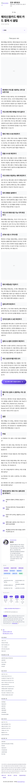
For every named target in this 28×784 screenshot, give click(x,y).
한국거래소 (3, 754)
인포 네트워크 (15, 2)
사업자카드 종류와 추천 (7, 631)
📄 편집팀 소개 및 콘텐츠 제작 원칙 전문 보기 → (12, 608)
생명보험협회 (3, 710)
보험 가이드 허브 (4, 674)
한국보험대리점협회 (5, 714)
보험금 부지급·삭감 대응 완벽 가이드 (7, 686)
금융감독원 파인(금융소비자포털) (7, 743)
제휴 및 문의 (3, 651)
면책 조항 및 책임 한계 (5, 649)
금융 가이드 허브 (4, 722)
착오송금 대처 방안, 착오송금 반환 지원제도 (15, 508)
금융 (3, 629)
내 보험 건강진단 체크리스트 (6, 676)
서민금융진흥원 (4, 749)
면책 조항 (15, 775)
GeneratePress (21, 781)
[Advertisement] (14, 71)
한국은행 (3, 666)
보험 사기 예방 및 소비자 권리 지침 (7, 682)
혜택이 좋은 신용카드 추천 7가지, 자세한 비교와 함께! (15, 523)
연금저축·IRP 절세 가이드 (6, 728)
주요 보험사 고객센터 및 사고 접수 (7, 692)
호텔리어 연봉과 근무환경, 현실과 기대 (15, 500)
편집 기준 (9, 775)
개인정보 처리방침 (4, 642)
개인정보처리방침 (22, 775)
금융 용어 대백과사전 (5, 734)
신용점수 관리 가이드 (5, 730)
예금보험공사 (3, 704)
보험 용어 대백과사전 (5, 684)
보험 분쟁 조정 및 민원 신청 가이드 (7, 680)
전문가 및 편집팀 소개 (5, 644)
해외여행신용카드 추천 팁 (8, 633)
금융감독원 (3, 706)
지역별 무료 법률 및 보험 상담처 (7, 694)
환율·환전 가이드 (4, 732)
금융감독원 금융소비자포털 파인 (7, 658)
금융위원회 (3, 660)
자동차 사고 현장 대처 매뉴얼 (6, 690)
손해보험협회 (3, 712)
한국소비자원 (3, 662)
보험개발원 (3, 664)
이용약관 (4, 777)
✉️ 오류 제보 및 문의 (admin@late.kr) (10, 611)
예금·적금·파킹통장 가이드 (6, 724)
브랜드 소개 (3, 640)
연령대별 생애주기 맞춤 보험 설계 (7, 688)
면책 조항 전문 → (15, 623)
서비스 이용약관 (4, 647)
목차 (5, 30)
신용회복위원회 (4, 752)
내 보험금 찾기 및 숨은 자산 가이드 (7, 678)
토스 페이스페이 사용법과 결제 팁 (13, 381)
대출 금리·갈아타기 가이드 (6, 726)
